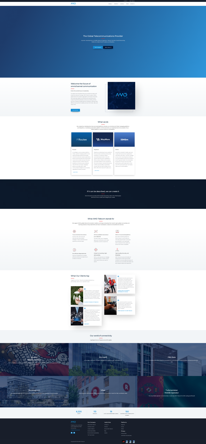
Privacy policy (123, 433)
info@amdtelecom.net (75, 430)
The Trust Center (91, 435)
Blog (105, 430)
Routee (122, 426)
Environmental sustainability (93, 432)
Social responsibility (91, 430)
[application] (112, 3)
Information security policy (126, 435)
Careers (105, 432)
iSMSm (122, 428)
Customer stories (91, 426)
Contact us (106, 424)
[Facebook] (71, 433)
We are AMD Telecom (108, 428)
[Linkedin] (74, 433)
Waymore (123, 424)
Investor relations (91, 428)
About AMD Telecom (92, 424)
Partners (106, 426)
